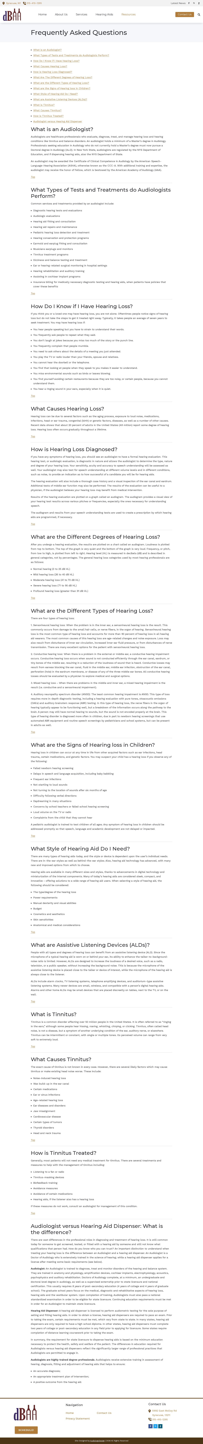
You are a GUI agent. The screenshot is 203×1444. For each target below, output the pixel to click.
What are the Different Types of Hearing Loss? (61, 82)
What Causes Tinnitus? (47, 110)
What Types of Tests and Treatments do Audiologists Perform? (71, 55)
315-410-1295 (34, 3)
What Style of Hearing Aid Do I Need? (55, 93)
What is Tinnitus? (44, 104)
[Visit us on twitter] (194, 3)
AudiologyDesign (97, 1441)
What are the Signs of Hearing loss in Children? (61, 88)
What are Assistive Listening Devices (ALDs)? (60, 99)
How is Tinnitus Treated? (48, 115)
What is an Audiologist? (47, 49)
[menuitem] (177, 3)
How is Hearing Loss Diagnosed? (52, 71)
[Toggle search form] (199, 14)
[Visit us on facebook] (189, 3)
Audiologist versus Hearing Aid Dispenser (57, 121)
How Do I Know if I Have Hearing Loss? (56, 60)
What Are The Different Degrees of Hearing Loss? (62, 77)
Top (33, 176)
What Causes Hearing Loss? (50, 66)
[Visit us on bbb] (199, 3)
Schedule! (26, 1430)
